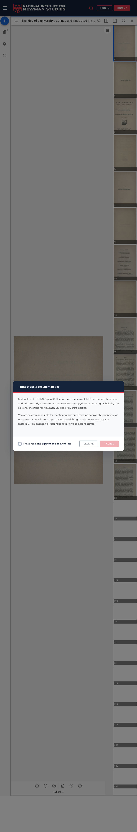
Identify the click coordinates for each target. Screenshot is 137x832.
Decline (88, 444)
